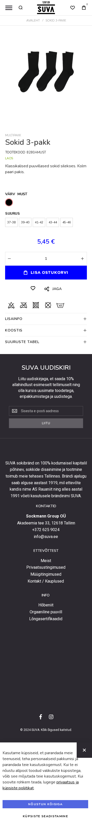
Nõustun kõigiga (45, 804)
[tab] (46, 319)
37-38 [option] (11, 222)
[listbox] (46, 203)
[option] (9, 202)
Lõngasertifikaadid (45, 619)
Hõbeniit (45, 605)
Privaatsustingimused (45, 567)
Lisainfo (13, 318)
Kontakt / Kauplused (46, 581)
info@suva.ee (46, 536)
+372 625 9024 (46, 529)
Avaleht (33, 20)
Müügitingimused (45, 574)
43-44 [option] (53, 222)
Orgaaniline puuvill (46, 612)
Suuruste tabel (22, 341)
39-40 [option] (25, 222)
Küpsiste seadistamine (45, 816)
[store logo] (46, 7)
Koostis (13, 330)
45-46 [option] (66, 222)
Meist (46, 560)
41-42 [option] (39, 222)
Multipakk (13, 135)
